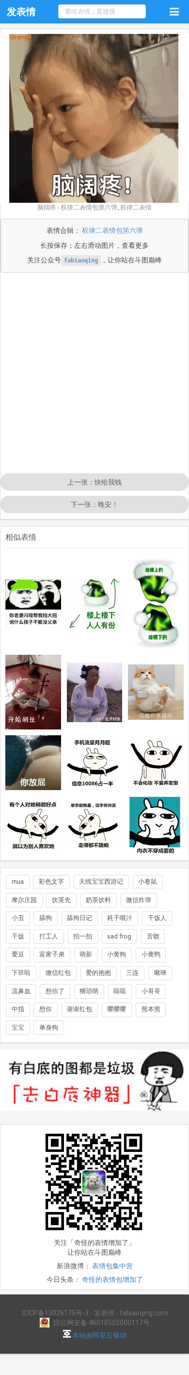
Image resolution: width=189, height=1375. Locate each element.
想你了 (55, 991)
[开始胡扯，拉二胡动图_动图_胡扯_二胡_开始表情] (33, 692)
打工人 (48, 936)
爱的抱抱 (98, 972)
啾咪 (160, 972)
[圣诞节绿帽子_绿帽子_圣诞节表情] (155, 603)
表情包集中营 (112, 1266)
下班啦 (21, 972)
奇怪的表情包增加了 (112, 1279)
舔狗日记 (79, 918)
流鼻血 (21, 991)
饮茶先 (61, 900)
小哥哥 (151, 991)
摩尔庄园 (24, 900)
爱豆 (18, 954)
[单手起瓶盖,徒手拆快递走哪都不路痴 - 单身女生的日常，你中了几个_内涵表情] (94, 824)
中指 (18, 1009)
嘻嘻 (119, 991)
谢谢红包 (79, 1009)
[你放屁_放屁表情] (33, 762)
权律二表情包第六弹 (112, 230)
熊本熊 (151, 1009)
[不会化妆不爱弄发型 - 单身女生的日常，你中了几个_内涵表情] (155, 762)
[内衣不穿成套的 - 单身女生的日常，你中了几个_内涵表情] (155, 825)
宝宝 (18, 1027)
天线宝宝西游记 (101, 881)
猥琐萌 (88, 991)
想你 (45, 1009)
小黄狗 (116, 954)
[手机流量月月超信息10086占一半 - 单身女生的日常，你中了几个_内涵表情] (94, 762)
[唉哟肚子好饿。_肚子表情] (94, 692)
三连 (132, 972)
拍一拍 (82, 936)
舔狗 (45, 918)
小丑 (18, 918)
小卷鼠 (147, 881)
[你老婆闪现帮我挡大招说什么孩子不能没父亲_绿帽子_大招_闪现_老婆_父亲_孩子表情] (33, 604)
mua (18, 881)
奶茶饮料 (98, 900)
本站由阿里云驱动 (98, 1335)
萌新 (85, 954)
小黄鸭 (151, 954)
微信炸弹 (138, 900)
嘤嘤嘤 (116, 1009)
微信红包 (58, 972)
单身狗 (48, 1027)
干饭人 (157, 918)
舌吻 (153, 936)
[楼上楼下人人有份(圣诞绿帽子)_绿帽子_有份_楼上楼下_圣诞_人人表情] (94, 603)
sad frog (119, 936)
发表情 (21, 11)
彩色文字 (51, 881)
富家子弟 (51, 954)
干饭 (18, 936)
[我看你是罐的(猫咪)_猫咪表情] (155, 692)
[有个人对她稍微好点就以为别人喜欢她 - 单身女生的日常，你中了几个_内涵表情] (33, 824)
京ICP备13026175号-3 (55, 1313)
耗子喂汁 (119, 918)
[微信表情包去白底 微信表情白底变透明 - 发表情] (94, 1115)
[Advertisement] (94, 374)
